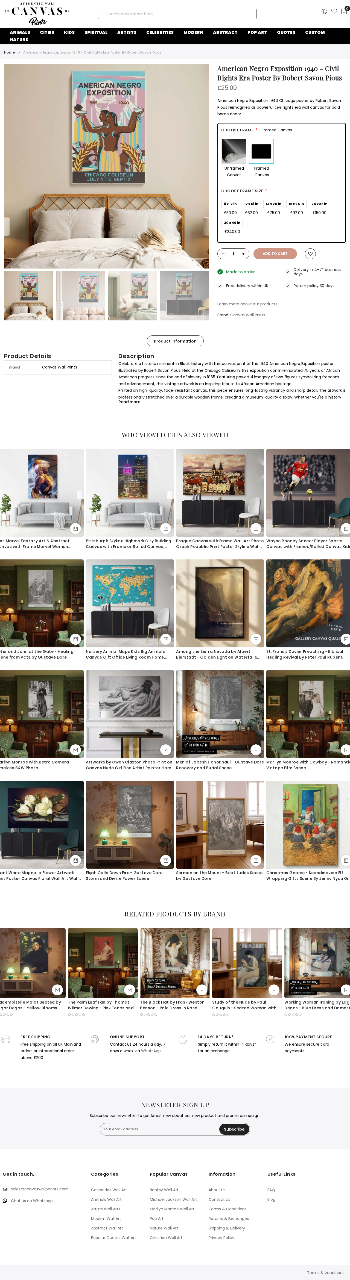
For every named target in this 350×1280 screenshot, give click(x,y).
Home (9, 52)
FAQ (271, 1190)
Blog (271, 1199)
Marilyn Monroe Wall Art (172, 1209)
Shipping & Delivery (227, 1228)
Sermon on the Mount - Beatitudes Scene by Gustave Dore (219, 875)
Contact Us (219, 1199)
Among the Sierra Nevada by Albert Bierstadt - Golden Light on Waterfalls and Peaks (216, 654)
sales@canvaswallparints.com (39, 1189)
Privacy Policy (221, 1237)
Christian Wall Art (166, 1237)
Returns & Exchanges (229, 1218)
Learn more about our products (247, 304)
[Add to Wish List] (310, 253)
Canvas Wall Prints (247, 315)
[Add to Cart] (75, 528)
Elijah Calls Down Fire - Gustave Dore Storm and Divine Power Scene (124, 875)
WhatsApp (151, 1051)
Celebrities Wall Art (109, 1190)
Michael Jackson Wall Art (173, 1199)
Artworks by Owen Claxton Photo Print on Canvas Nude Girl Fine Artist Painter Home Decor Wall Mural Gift (130, 765)
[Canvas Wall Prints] (43, 14)
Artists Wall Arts (105, 1209)
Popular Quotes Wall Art (113, 1237)
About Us (217, 1190)
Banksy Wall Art (164, 1190)
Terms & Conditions (228, 1209)
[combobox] (177, 14)
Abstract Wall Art (107, 1228)
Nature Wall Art (164, 1228)
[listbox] (281, 158)
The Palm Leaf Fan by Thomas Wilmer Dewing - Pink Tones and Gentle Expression (101, 1005)
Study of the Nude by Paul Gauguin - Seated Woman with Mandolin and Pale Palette (244, 1005)
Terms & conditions (326, 1272)
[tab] (175, 340)
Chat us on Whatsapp (32, 1201)
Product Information (175, 341)
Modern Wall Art (106, 1218)
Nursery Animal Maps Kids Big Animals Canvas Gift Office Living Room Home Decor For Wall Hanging (125, 654)
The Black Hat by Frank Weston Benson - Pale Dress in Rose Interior (172, 1005)
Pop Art (157, 1218)
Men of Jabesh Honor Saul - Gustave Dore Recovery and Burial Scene (220, 765)
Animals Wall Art (106, 1199)
